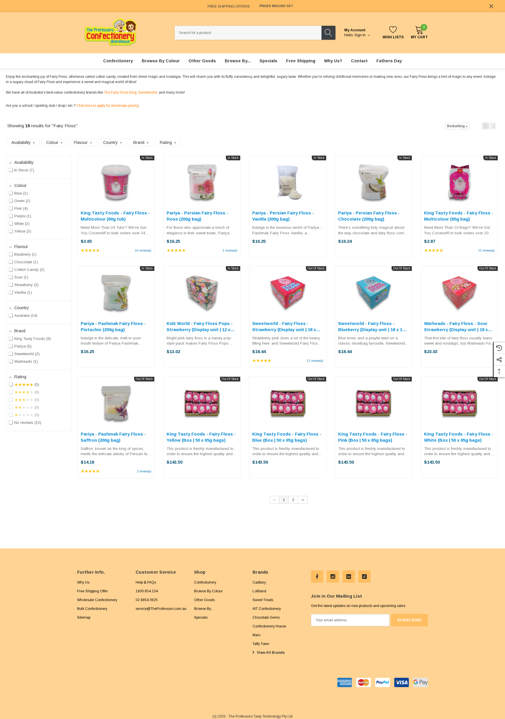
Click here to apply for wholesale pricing (107, 106)
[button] (485, 126)
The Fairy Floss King (120, 92)
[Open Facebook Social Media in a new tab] (317, 576)
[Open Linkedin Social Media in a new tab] (349, 576)
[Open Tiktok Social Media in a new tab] (364, 576)
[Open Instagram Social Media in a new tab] (333, 576)
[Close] (491, 6)
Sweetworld (147, 92)
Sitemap (83, 617)
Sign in (360, 35)
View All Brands (270, 652)
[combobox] (248, 33)
